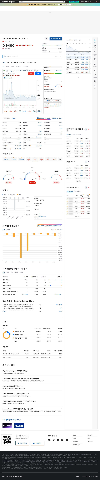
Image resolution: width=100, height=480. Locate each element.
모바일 (74, 438)
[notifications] (94, 1)
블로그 (74, 435)
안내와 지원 (90, 441)
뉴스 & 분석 (14, 62)
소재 (61, 308)
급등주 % (75, 134)
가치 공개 (58, 45)
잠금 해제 (25, 294)
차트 (8, 62)
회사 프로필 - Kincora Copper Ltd (17, 301)
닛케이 (68, 69)
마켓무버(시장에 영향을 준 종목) (75, 130)
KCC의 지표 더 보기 (57, 118)
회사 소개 (90, 435)
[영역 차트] (7, 71)
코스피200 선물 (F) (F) (71, 59)
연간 (3, 229)
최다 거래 (69, 134)
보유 (4, 321)
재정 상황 (22, 62)
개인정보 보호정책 (86, 476)
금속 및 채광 (59, 304)
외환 (68, 40)
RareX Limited (7, 357)
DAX (68, 67)
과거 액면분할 (25, 66)
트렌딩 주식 (70, 162)
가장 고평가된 (78, 191)
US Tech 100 (69, 64)
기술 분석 (29, 62)
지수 (71, 40)
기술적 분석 (7, 154)
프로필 (7, 66)
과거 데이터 (18, 66)
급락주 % (80, 134)
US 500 (68, 62)
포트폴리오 (75, 441)
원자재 (75, 40)
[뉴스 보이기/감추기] (35, 70)
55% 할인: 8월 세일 (74, 1)
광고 (89, 438)
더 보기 (4, 311)
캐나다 (60, 311)
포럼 (35, 62)
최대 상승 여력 (70, 191)
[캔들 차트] (4, 71)
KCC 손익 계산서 (9, 226)
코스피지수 (69, 57)
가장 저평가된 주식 (72, 187)
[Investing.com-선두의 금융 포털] (8, 1)
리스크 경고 (95, 476)
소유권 (12, 66)
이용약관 (78, 476)
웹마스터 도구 (76, 444)
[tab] (6, 159)
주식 (80, 40)
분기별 (8, 229)
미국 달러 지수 (70, 72)
